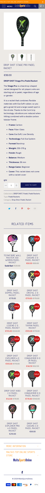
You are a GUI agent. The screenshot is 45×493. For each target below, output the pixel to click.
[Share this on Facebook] (15, 208)
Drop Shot (16, 200)
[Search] (35, 6)
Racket (28, 200)
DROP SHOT (18, 193)
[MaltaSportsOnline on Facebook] (22, 472)
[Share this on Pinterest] (22, 208)
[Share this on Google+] (28, 208)
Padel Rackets (34, 193)
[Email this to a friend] (35, 208)
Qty (5, 180)
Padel (25, 193)
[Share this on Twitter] (9, 208)
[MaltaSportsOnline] (22, 6)
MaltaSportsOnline (25, 479)
